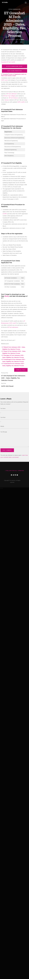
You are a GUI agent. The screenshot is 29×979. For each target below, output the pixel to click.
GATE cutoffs (21, 102)
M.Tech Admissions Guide (14, 66)
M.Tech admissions (13, 327)
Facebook (12, 475)
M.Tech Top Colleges (9, 96)
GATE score (4, 80)
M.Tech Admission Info (14, 9)
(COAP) (5, 213)
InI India (5, 2)
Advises (7, 100)
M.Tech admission (12, 94)
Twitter (14, 475)
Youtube (18, 475)
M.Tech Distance (13, 98)
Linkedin (16, 475)
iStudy (7, 296)
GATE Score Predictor (14, 70)
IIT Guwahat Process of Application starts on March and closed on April (13, 74)
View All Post (20, 369)
